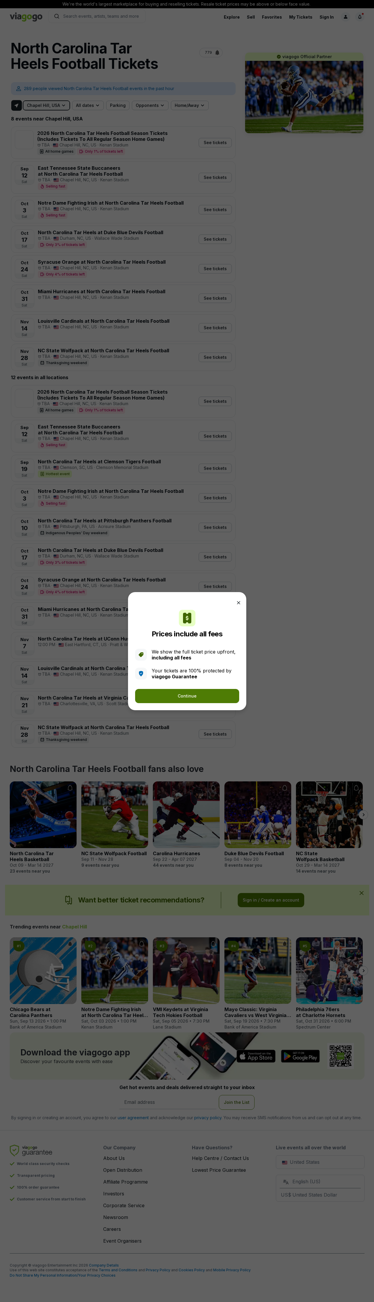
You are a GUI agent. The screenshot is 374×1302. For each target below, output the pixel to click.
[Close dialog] (238, 603)
